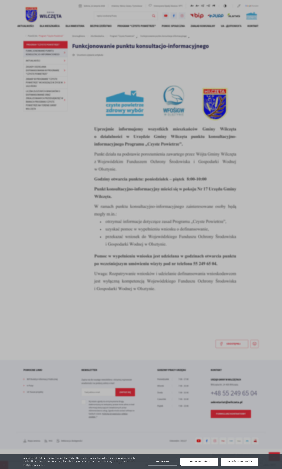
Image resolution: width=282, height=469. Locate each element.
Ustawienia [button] (162, 461)
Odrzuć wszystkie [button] (199, 461)
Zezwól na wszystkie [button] (240, 461)
